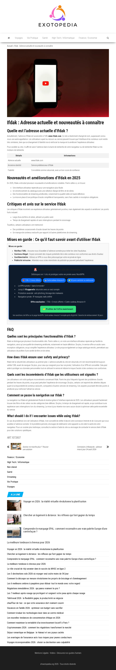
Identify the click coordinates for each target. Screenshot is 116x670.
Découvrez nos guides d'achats (69, 653)
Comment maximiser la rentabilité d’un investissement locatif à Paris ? (38, 622)
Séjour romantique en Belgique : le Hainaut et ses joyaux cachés (35, 632)
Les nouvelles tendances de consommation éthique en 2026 (33, 617)
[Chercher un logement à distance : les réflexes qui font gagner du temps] (14, 519)
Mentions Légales (42, 653)
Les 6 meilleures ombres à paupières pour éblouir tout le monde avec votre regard (43, 583)
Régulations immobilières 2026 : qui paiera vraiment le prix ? (33, 588)
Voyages (19, 38)
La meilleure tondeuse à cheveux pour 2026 (28, 542)
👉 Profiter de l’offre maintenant (58, 309)
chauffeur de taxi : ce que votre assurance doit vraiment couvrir (35, 603)
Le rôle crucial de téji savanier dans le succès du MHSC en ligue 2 (36, 568)
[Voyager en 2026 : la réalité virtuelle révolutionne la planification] (14, 505)
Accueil (10, 46)
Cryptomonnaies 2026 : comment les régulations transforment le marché (39, 627)
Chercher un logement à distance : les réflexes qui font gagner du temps (59, 515)
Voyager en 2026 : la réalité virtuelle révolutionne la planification (54, 501)
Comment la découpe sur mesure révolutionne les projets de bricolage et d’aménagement (47, 578)
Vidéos (52, 653)
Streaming (11, 477)
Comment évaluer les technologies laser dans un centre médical (35, 613)
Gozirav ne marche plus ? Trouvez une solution (35, 448)
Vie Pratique (32, 38)
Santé (45, 38)
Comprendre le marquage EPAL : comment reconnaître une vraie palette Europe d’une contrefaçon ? (65, 530)
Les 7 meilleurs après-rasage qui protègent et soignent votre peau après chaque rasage (46, 593)
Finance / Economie (88, 38)
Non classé (12, 467)
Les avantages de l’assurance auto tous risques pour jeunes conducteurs (39, 637)
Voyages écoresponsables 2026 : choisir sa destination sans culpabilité (38, 642)
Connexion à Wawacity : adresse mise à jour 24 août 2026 (89, 448)
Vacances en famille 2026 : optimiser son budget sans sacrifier (35, 608)
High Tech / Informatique (63, 38)
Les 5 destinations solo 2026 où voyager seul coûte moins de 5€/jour (38, 573)
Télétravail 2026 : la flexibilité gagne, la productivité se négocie (35, 598)
